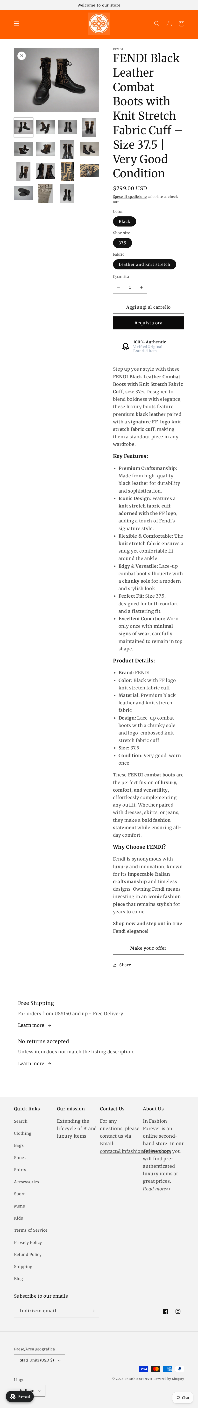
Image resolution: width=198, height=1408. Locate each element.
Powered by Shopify (169, 1379)
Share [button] (125, 964)
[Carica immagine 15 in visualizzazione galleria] (67, 193)
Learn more (31, 1025)
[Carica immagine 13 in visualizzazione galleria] (23, 193)
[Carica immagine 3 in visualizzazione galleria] (67, 127)
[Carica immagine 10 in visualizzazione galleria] (45, 171)
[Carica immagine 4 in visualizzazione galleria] (89, 127)
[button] (17, 24)
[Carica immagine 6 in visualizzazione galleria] (45, 149)
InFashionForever (139, 1379)
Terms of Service (31, 1230)
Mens (19, 1206)
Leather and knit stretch (145, 264)
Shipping (23, 1266)
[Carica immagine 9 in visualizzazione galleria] (23, 171)
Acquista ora (148, 323)
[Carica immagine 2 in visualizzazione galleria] (45, 127)
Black (125, 221)
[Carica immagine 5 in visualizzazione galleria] (23, 149)
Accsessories (26, 1181)
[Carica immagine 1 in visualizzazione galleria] (23, 127)
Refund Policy (28, 1254)
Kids (18, 1218)
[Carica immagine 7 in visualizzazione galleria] (67, 149)
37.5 (123, 242)
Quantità (121, 276)
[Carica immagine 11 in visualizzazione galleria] (67, 171)
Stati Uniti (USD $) (37, 1360)
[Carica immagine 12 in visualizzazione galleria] (89, 171)
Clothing (23, 1133)
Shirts (20, 1169)
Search (21, 1121)
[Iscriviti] (92, 1311)
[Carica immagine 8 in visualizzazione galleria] (89, 149)
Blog (18, 1278)
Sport (19, 1193)
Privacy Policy (28, 1242)
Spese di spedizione (130, 196)
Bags (19, 1145)
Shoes (20, 1157)
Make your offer (148, 948)
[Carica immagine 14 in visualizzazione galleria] (45, 193)
